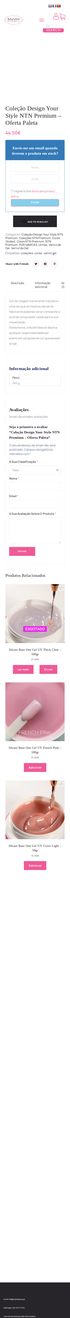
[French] (55, 6)
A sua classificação (23, 462)
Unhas (42, 245)
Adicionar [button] (35, 767)
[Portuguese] (59, 6)
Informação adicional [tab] (43, 285)
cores (38, 253)
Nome (14, 478)
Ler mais (23, 669)
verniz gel (50, 253)
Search (53, 30)
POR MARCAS (28, 245)
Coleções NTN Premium (35, 238)
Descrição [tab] (17, 283)
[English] (50, 6)
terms (35, 191)
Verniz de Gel (20, 248)
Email (13, 496)
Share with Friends (17, 263)
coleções (27, 253)
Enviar (35, 202)
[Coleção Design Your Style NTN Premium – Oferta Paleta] (35, 264)
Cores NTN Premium (30, 241)
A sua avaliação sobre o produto (32, 514)
